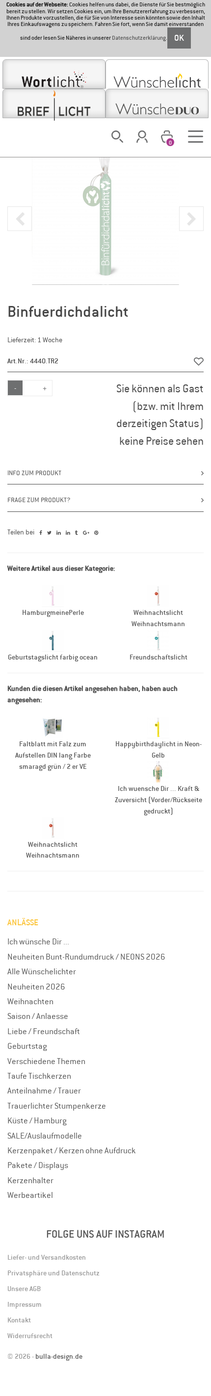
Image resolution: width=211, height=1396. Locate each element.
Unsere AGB (24, 1288)
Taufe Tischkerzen (39, 1075)
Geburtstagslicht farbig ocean (53, 657)
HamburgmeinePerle (53, 612)
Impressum (24, 1304)
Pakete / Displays (37, 1165)
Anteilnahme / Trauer (44, 1090)
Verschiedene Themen (46, 1061)
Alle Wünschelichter (41, 971)
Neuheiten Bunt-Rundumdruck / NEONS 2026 (86, 956)
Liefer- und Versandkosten (46, 1257)
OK (179, 37)
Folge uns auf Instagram (105, 1234)
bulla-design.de (58, 1356)
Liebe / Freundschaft (43, 1031)
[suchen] (117, 136)
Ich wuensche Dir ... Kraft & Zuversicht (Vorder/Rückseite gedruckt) (158, 799)
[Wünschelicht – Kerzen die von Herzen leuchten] (157, 74)
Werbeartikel (30, 1195)
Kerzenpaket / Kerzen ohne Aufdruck (71, 1150)
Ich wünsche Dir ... (38, 941)
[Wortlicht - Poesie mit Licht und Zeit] (54, 74)
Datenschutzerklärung (139, 38)
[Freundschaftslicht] (158, 639)
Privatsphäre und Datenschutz (53, 1273)
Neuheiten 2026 (36, 986)
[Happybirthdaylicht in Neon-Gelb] (158, 726)
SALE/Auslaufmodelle (44, 1135)
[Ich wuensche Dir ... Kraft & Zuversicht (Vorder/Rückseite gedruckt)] (158, 771)
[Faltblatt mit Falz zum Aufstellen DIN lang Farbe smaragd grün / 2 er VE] (53, 726)
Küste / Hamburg (37, 1120)
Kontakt (19, 1320)
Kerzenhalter (30, 1180)
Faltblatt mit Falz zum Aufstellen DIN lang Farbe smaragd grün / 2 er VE (53, 755)
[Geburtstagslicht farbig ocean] (53, 639)
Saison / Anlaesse (37, 1016)
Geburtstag (27, 1046)
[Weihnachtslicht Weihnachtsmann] (158, 595)
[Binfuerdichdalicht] (105, 210)
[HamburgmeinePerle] (53, 595)
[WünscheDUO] (157, 103)
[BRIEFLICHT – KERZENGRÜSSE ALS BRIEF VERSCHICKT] (54, 103)
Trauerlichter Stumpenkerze (56, 1105)
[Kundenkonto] (142, 136)
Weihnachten (30, 1001)
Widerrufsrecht (30, 1335)
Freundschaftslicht (158, 657)
